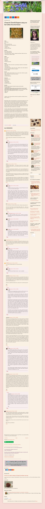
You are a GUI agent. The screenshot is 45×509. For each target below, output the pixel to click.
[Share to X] (14, 125)
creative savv (12, 4)
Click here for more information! (9, 456)
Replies (8, 140)
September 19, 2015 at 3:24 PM (14, 289)
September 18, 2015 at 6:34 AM (14, 185)
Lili (8, 142)
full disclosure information (34, 200)
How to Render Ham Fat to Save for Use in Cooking (37, 159)
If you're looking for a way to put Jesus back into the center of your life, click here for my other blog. (35, 230)
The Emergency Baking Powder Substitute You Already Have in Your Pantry (37, 144)
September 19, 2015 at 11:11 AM (13, 275)
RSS (18, 17)
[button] (35, 63)
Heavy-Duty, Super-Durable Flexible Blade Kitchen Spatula (35, 214)
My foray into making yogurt (37, 166)
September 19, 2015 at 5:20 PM (14, 348)
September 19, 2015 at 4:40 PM (13, 317)
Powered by (34, 92)
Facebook (6, 17)
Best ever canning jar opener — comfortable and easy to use (34, 209)
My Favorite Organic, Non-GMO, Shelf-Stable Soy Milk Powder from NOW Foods (35, 217)
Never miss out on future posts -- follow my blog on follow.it (12, 444)
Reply (7, 138)
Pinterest (15, 17)
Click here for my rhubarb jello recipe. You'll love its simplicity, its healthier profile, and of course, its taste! (35, 182)
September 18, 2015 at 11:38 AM (11, 203)
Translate (10, 499)
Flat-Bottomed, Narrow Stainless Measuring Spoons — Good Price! (35, 212)
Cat (6, 130)
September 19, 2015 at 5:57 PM (15, 393)
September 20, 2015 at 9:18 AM (12, 411)
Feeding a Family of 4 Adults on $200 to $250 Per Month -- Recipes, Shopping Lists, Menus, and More (35, 194)
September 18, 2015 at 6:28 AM (14, 142)
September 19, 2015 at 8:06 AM (14, 229)
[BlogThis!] (13, 125)
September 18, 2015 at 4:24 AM (11, 130)
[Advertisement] (16, 13)
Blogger (36, 501)
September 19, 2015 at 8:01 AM (14, 268)
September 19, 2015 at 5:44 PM (13, 374)
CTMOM (7, 263)
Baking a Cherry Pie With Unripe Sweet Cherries (35, 130)
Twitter (8, 17)
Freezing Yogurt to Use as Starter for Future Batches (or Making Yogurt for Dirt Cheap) (37, 136)
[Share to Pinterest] (15, 125)
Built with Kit (35, 74)
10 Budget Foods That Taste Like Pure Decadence (37, 151)
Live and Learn (10, 213)
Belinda (7, 411)
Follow (31, 96)
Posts (32, 234)
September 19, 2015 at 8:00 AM (14, 248)
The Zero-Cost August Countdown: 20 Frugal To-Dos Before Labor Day (16, 475)
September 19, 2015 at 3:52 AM (16, 213)
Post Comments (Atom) (11, 439)
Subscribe (35, 90)
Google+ (10, 17)
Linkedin (13, 17)
